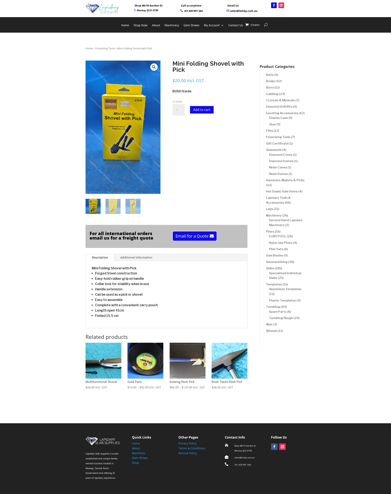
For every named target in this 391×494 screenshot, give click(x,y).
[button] (154, 67)
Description (100, 257)
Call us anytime (191, 5)
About (156, 25)
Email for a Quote (192, 236)
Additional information (136, 257)
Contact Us (235, 25)
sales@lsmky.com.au (244, 11)
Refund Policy (187, 453)
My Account (212, 25)
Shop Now (140, 25)
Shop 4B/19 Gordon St (149, 5)
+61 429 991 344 (193, 11)
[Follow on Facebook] (274, 5)
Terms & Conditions (191, 448)
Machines (138, 453)
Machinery (172, 25)
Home (125, 25)
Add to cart (201, 109)
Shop (135, 463)
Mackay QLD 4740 (147, 10)
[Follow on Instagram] (281, 5)
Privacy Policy (187, 443)
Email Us (233, 5)
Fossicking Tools (105, 48)
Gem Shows (191, 25)
